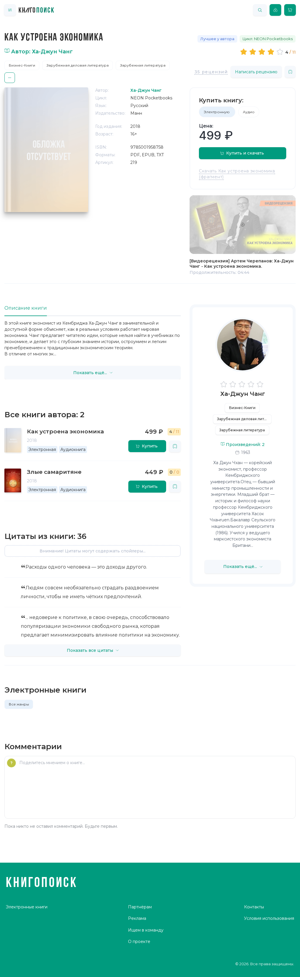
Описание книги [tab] (25, 308)
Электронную (217, 112)
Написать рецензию (256, 71)
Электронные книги (26, 907)
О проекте (139, 941)
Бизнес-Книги (22, 65)
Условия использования (269, 918)
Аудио (249, 112)
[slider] (262, 51)
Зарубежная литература (143, 65)
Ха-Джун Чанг (242, 393)
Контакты (254, 907)
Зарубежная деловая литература (78, 65)
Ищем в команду (145, 930)
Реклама (137, 918)
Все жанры (19, 704)
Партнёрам (140, 907)
